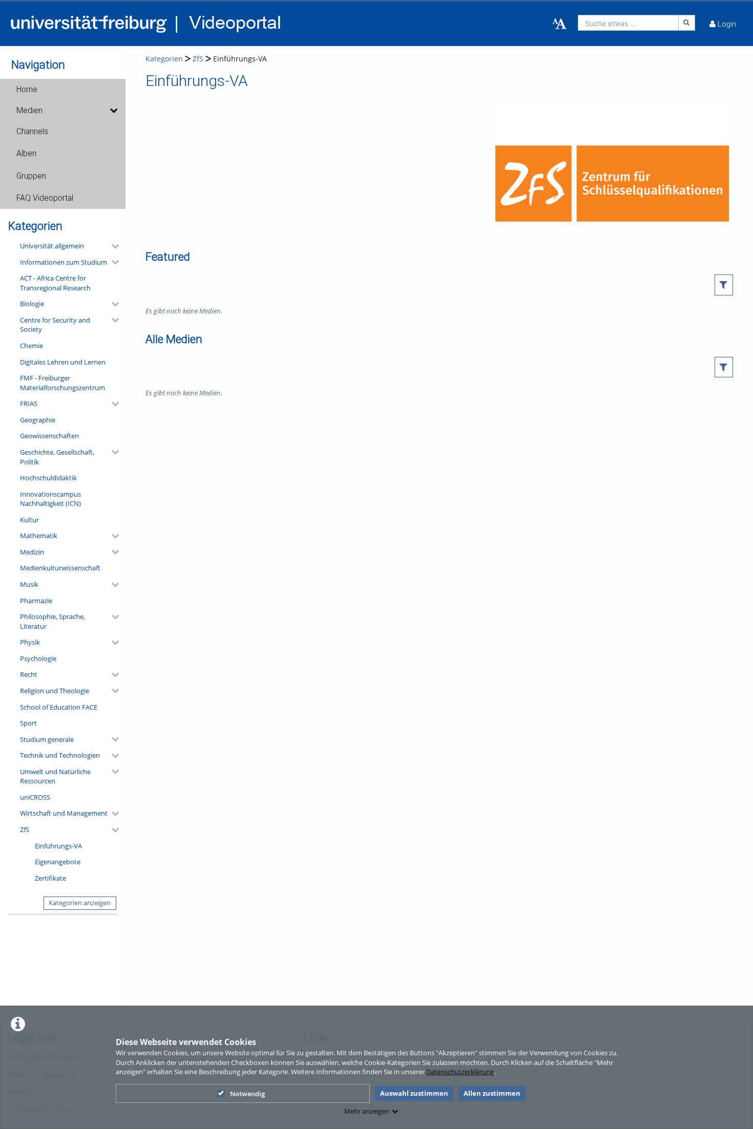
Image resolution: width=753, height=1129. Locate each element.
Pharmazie (36, 600)
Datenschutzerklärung (460, 1071)
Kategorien (164, 58)
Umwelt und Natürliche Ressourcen (55, 776)
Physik (30, 642)
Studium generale (47, 739)
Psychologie (38, 658)
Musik (29, 584)
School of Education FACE (58, 707)
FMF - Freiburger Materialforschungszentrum (62, 382)
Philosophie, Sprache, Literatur (52, 621)
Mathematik (38, 535)
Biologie (32, 303)
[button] (63, 89)
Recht (28, 674)
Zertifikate (50, 878)
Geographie (37, 419)
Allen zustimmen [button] (492, 1093)
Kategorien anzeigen (80, 902)
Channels (32, 131)
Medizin (32, 552)
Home (26, 89)
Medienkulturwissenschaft (60, 567)
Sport (28, 723)
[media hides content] (113, 110)
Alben (26, 153)
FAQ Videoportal (44, 198)
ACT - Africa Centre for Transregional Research (55, 282)
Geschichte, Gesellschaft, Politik (57, 457)
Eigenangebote (57, 861)
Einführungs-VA (58, 845)
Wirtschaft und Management (64, 813)
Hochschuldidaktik (48, 477)
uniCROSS (35, 797)
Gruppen (31, 176)
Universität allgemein (52, 245)
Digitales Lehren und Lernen (63, 362)
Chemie (31, 345)
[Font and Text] (559, 24)
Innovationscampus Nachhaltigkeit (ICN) (50, 498)
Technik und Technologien (60, 755)
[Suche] (687, 23)
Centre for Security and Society (55, 324)
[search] (628, 23)
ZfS (24, 829)
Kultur (29, 519)
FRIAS (28, 403)
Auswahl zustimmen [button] (414, 1093)
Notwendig (247, 1093)
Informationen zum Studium (63, 262)
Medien (29, 110)
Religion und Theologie (54, 690)
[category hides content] (112, 246)
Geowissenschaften (49, 435)
